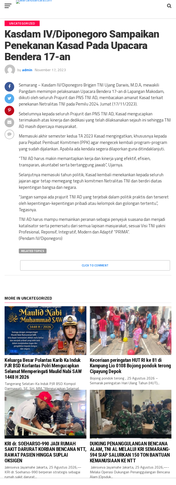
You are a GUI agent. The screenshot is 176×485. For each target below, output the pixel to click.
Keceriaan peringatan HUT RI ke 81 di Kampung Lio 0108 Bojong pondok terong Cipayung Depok (130, 365)
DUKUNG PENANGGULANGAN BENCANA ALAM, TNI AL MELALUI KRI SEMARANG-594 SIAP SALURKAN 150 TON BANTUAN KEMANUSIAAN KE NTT (130, 452)
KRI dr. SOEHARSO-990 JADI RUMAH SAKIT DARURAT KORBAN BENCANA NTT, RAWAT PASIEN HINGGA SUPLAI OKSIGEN (45, 452)
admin (27, 70)
